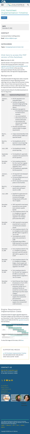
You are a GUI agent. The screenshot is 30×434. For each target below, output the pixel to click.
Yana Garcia (16, 400)
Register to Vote (5, 393)
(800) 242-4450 (4, 370)
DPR (14, 425)
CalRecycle (8, 425)
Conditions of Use (6, 389)
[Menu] (2, 5)
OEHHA (22, 425)
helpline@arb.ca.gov (13, 370)
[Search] (28, 5)
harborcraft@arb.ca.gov (11, 38)
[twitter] (2, 380)
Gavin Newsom (7, 399)
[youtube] (7, 380)
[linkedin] (9, 380)
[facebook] (4, 380)
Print (4, 17)
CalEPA (2, 425)
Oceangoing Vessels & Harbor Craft (14, 47)
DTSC (17, 425)
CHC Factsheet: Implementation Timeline (15, 353)
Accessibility (4, 385)
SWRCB (3, 427)
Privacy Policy (5, 387)
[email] (12, 380)
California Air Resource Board (15, 4)
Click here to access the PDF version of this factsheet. (13, 56)
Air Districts (4, 391)
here (22, 340)
